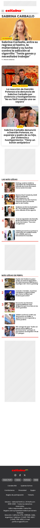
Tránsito (31, 495)
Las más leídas (9, 179)
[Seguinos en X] (24, 475)
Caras (17, 480)
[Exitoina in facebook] (20, 475)
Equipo (32, 490)
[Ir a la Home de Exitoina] (15, 11)
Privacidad (22, 490)
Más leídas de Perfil (12, 275)
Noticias (27, 480)
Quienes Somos (26, 486)
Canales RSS (12, 486)
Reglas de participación (15, 495)
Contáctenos (9, 490)
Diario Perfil (7, 480)
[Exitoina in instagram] (15, 475)
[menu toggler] (2, 10)
